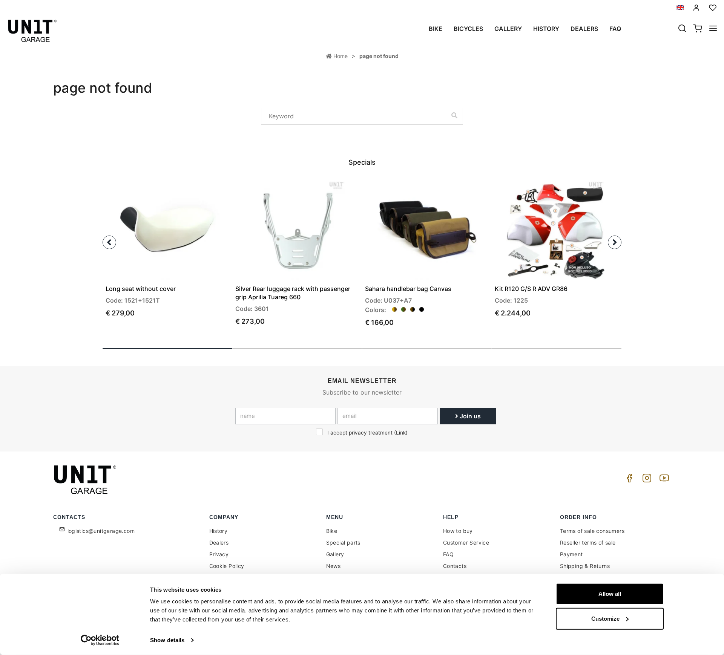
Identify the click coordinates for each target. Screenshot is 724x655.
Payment (571, 554)
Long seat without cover (141, 288)
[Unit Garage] (86, 480)
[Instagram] (646, 480)
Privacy (219, 554)
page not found (379, 56)
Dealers (584, 28)
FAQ (448, 554)
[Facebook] (628, 480)
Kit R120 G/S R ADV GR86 (531, 288)
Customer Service (466, 542)
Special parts (343, 542)
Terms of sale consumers (592, 531)
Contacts (454, 566)
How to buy (458, 531)
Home (340, 56)
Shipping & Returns (585, 566)
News (333, 566)
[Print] (202, 189)
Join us (469, 416)
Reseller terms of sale (588, 542)
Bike (435, 28)
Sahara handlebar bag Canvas (408, 288)
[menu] (713, 29)
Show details (167, 640)
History (546, 28)
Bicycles (468, 28)
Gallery (508, 28)
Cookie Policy (226, 566)
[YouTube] (663, 480)
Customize (605, 618)
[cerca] (682, 29)
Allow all (609, 594)
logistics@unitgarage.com (101, 531)
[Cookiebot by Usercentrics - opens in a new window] (100, 640)
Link (401, 433)
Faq (615, 28)
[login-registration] (696, 8)
